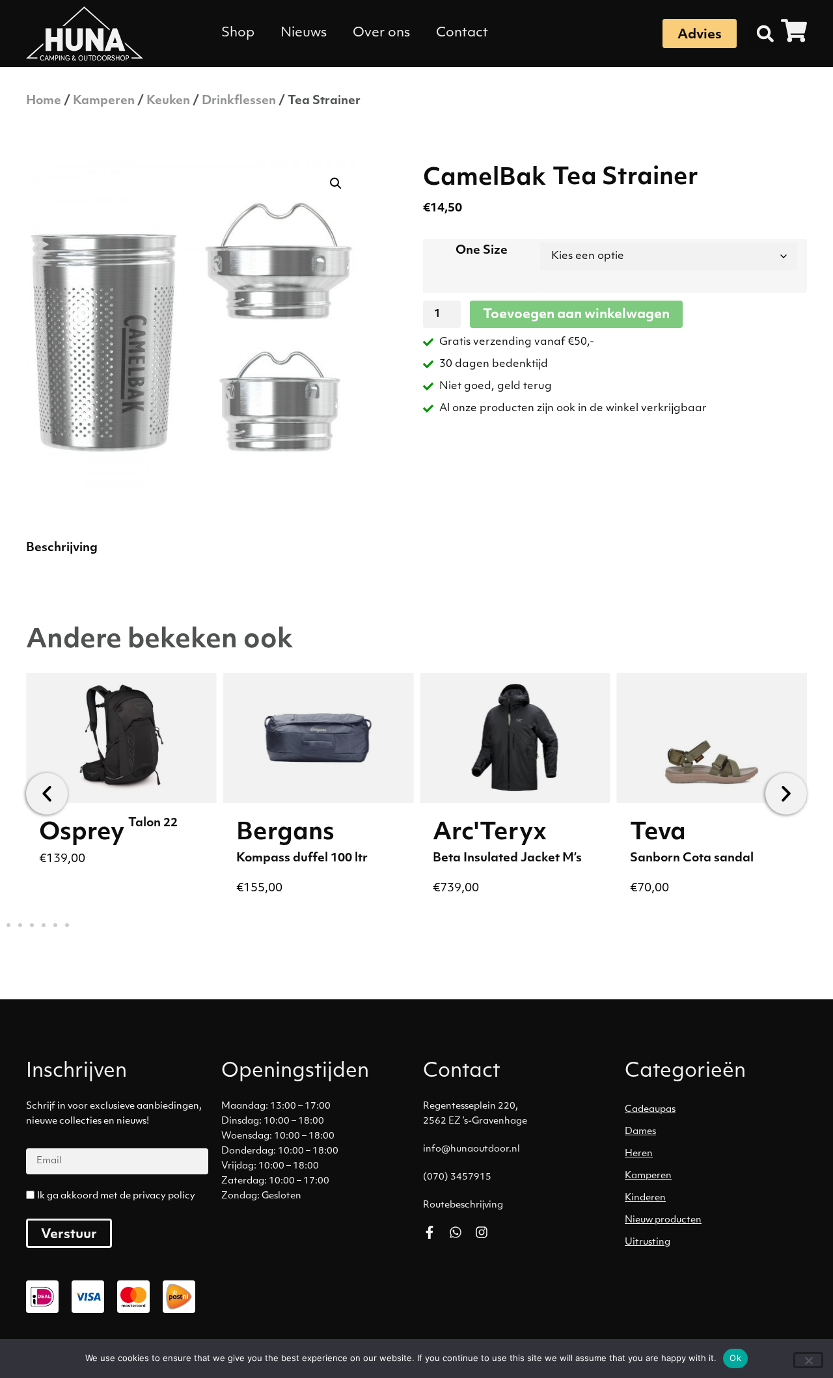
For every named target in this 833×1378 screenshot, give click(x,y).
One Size (482, 251)
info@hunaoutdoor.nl (471, 1149)
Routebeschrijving (463, 1205)
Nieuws (303, 33)
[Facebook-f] (429, 1232)
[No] (808, 1360)
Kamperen (104, 101)
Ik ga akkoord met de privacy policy (116, 1196)
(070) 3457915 (457, 1177)
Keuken (168, 101)
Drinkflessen (239, 101)
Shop (237, 33)
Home (43, 101)
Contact (462, 33)
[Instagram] (481, 1232)
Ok (735, 1358)
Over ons (381, 33)
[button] (765, 33)
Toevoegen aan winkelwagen (576, 314)
